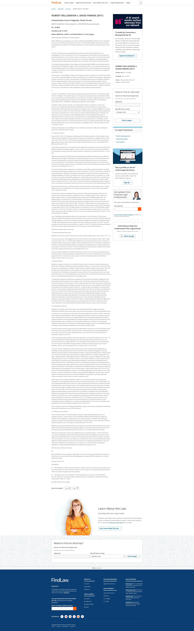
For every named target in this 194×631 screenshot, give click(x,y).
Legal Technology (121, 139)
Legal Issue (118, 102)
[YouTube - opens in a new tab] (66, 616)
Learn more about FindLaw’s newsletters (123, 214)
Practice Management (123, 136)
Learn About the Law (108, 593)
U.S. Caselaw (106, 598)
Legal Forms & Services (109, 583)
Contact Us (87, 589)
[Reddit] (78, 616)
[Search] (140, 2)
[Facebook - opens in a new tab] (61, 616)
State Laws (106, 596)
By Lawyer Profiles (88, 604)
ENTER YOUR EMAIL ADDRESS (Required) (62, 605)
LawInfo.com (129, 602)
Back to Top (98, 568)
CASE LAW (53, 8)
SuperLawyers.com (131, 590)
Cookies (72, 626)
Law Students (120, 142)
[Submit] (139, 209)
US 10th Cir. (68, 8)
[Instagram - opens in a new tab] (74, 616)
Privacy (58, 626)
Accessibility (87, 586)
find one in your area (115, 522)
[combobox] (127, 105)
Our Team (86, 583)
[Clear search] (138, 112)
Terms (53, 626)
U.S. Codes (106, 601)
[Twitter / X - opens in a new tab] (70, 616)
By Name (86, 607)
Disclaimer (65, 626)
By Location (87, 598)
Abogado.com (129, 596)
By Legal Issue (87, 601)
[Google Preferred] (82, 616)
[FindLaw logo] (57, 2)
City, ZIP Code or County (122, 109)
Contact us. (66, 592)
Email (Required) (118, 206)
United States (61, 8)
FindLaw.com (129, 583)
